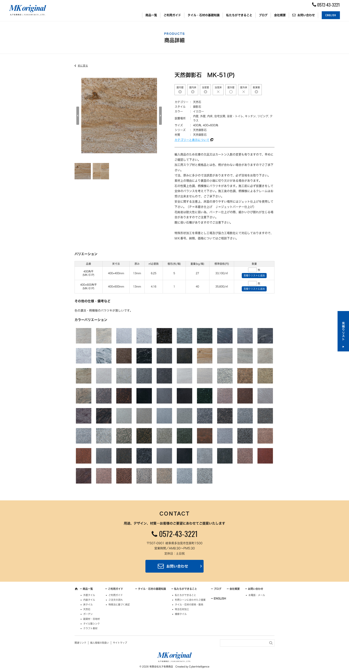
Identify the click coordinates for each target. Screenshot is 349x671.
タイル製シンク (91, 623)
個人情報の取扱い (99, 643)
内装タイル (89, 600)
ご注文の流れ (116, 600)
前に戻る (83, 65)
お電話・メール (256, 595)
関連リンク (80, 643)
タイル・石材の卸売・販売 (189, 604)
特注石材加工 (182, 609)
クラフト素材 (90, 628)
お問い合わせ (306, 15)
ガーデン (88, 614)
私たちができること (239, 15)
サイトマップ (120, 643)
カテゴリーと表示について (191, 139)
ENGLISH (331, 15)
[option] (119, 115)
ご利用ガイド (172, 15)
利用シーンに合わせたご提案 (190, 600)
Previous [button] (77, 116)
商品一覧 (151, 15)
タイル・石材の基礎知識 (204, 15)
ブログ (263, 15)
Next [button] (160, 116)
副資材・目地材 (91, 619)
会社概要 (280, 15)
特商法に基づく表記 (119, 604)
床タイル (88, 604)
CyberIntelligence (199, 666)
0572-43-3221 (178, 533)
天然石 (86, 609)
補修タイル (181, 614)
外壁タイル (89, 595)
